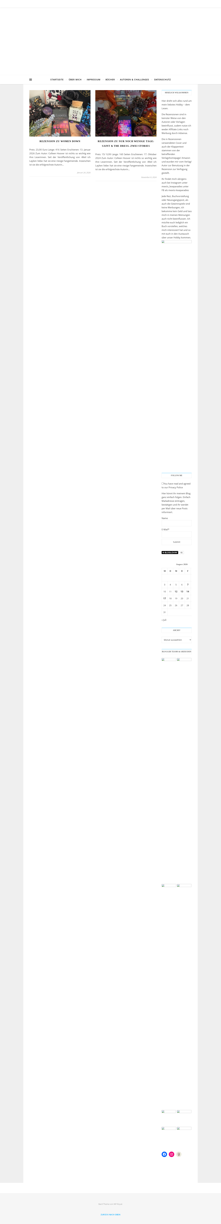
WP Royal (118, 1204)
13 (182, 591)
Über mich (75, 79)
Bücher (110, 79)
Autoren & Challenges (134, 79)
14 (187, 591)
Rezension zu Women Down (60, 141)
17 (164, 598)
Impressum (93, 79)
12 (176, 591)
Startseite (57, 79)
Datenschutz (162, 79)
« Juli (164, 619)
